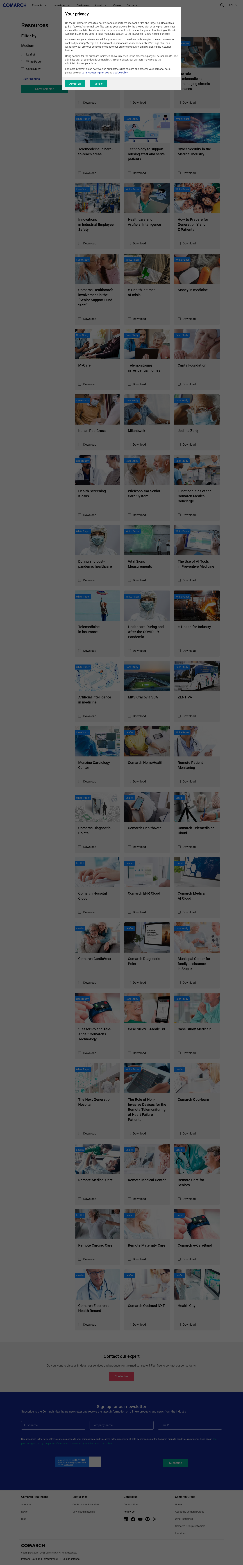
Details (98, 83)
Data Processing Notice (94, 72)
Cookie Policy (120, 72)
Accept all (75, 83)
